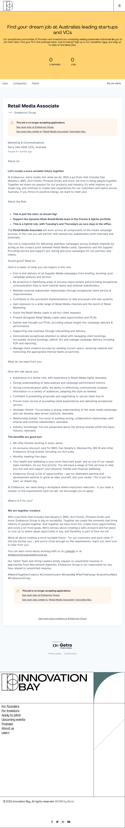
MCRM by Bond (64, 801)
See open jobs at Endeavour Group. (35, 127)
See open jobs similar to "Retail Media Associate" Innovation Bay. (51, 131)
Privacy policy (55, 653)
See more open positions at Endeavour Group (62, 618)
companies (19, 83)
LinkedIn (70, 551)
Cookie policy (70, 653)
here (104, 42)
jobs (5, 83)
